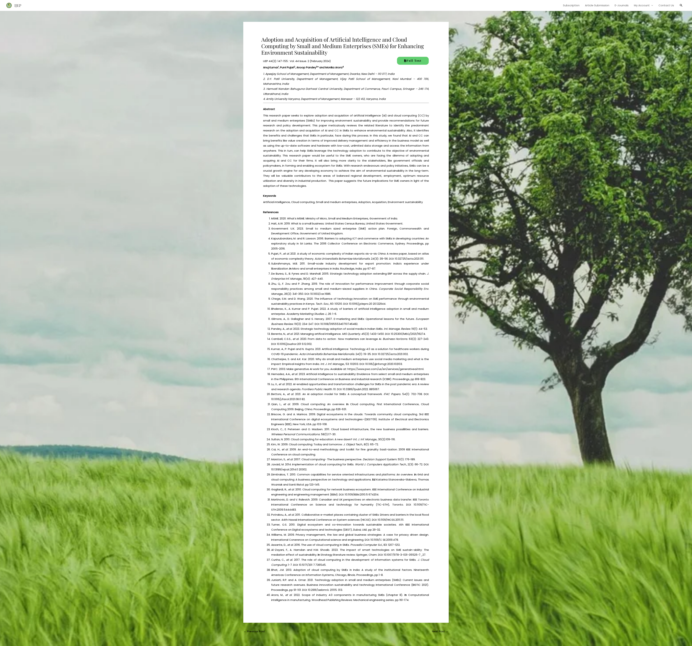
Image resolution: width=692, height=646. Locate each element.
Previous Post (254, 631)
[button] (681, 5)
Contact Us (666, 5)
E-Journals (622, 5)
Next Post (440, 631)
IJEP (17, 5)
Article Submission (597, 5)
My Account (642, 5)
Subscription (571, 5)
